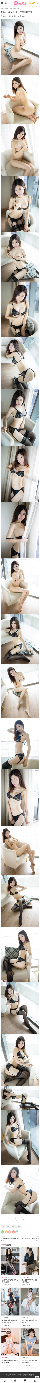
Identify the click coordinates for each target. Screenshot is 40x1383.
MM (3, 1226)
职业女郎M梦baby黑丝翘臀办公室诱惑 (10, 1321)
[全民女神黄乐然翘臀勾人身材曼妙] (30, 1302)
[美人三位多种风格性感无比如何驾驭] (30, 1342)
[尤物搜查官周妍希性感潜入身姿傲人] (30, 1261)
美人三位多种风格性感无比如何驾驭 (29, 1361)
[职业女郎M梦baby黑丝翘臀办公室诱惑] (10, 1302)
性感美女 (16, 16)
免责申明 (26, 1375)
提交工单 (31, 1375)
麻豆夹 (22, 1375)
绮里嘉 (14, 1226)
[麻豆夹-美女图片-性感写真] (20, 3)
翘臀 (19, 1226)
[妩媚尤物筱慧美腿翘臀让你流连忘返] (10, 1261)
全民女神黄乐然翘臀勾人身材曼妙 (29, 1321)
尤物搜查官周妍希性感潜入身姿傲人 (29, 1281)
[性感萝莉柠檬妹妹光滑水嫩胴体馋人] (10, 1342)
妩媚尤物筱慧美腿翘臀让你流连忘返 (10, 1281)
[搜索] (6, 3)
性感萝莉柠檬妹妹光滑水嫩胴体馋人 (10, 1361)
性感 (8, 1226)
